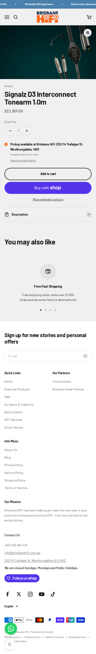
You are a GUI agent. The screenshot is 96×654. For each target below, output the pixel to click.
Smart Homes (13, 427)
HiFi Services (13, 419)
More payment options (48, 199)
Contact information (15, 641)
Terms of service (54, 636)
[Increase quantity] (26, 130)
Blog (7, 457)
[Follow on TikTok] (53, 594)
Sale (7, 397)
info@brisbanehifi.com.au (22, 553)
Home (8, 381)
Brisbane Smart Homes (68, 389)
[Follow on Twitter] (19, 594)
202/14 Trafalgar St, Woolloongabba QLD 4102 (35, 560)
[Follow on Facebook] (7, 594)
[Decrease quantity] (10, 130)
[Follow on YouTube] (42, 594)
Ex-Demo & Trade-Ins (19, 404)
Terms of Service (15, 488)
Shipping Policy (14, 480)
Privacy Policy (13, 465)
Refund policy (12, 636)
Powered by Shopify (41, 631)
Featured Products (17, 389)
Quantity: (10, 121)
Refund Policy (13, 473)
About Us (10, 450)
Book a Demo (13, 412)
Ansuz (8, 86)
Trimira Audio (61, 381)
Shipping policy (77, 636)
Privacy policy (33, 636)
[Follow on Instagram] (30, 594)
